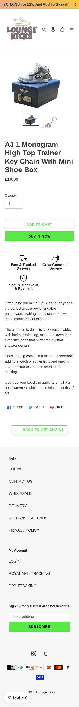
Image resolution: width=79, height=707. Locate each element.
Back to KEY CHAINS (43, 430)
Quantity (11, 195)
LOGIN (14, 561)
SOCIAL (15, 469)
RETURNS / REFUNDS (28, 518)
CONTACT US (20, 481)
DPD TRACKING (22, 586)
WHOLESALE (20, 493)
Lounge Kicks (45, 692)
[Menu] (71, 29)
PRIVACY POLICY (24, 530)
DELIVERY (18, 506)
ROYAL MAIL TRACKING (29, 573)
